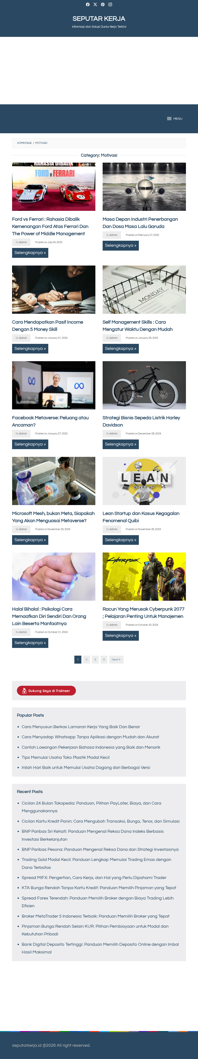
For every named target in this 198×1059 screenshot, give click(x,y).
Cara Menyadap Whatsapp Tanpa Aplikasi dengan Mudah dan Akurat (90, 737)
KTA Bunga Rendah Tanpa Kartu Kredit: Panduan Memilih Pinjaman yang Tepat (99, 888)
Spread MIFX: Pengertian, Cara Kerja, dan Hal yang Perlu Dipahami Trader (94, 877)
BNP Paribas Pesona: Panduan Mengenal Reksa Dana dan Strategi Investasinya (100, 849)
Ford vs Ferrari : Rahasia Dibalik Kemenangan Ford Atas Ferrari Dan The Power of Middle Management (50, 226)
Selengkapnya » (30, 252)
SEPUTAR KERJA (99, 18)
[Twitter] (95, 5)
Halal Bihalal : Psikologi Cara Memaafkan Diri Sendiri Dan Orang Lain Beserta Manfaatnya (49, 616)
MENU (177, 118)
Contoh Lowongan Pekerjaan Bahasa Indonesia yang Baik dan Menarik (91, 747)
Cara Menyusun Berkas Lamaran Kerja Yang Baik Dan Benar (81, 727)
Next (115, 659)
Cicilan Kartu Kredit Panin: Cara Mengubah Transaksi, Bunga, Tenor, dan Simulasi (101, 821)
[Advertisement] (99, 70)
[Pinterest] (102, 5)
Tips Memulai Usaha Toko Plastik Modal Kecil (66, 757)
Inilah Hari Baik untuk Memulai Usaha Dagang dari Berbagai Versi (86, 767)
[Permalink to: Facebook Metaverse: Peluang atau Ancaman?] (53, 385)
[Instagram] (110, 5)
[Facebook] (88, 5)
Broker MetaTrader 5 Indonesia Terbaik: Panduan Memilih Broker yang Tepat (96, 916)
